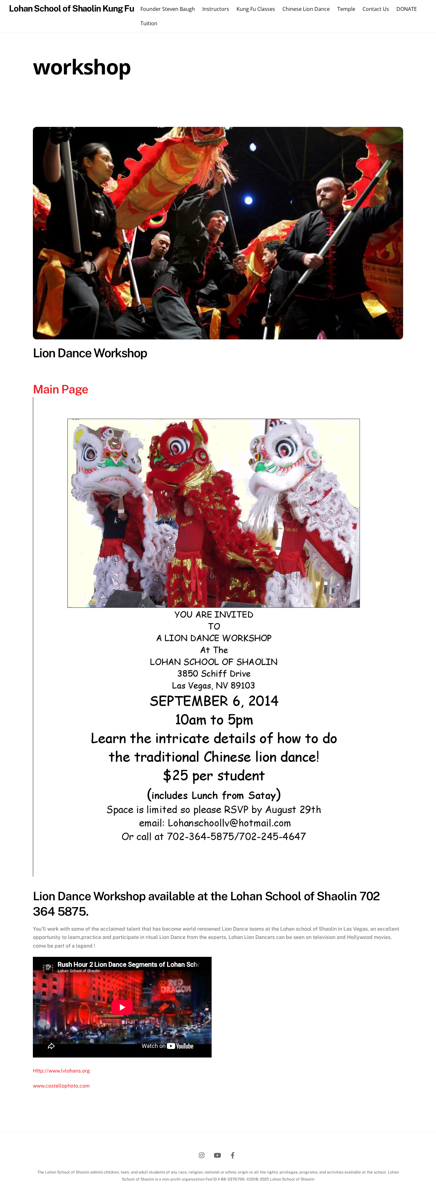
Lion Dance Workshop (90, 353)
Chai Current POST (100, 104)
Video (300, 112)
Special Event (221, 112)
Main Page (62, 389)
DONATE (406, 8)
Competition (200, 104)
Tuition (148, 23)
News (333, 104)
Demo (230, 104)
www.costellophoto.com (61, 1086)
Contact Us (376, 8)
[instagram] (202, 1154)
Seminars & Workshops (166, 112)
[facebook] (232, 1154)
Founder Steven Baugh (167, 8)
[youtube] (217, 1154)
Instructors (215, 8)
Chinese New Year (154, 104)
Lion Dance (303, 104)
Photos (358, 104)
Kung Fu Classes (256, 8)
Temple (346, 8)
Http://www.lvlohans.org (61, 1071)
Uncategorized (265, 112)
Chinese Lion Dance (306, 8)
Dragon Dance (263, 104)
